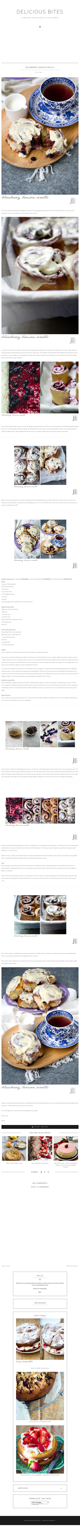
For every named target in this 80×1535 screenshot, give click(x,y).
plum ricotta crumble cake (40, 1421)
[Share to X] (41, 1172)
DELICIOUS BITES (40, 12)
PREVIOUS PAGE (72, 1266)
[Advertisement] (40, 48)
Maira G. (53, 1520)
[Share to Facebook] (44, 1172)
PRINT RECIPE (41, 1127)
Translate (45, 1504)
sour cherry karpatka (40, 1368)
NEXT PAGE (6, 1266)
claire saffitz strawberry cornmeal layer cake (40, 1475)
